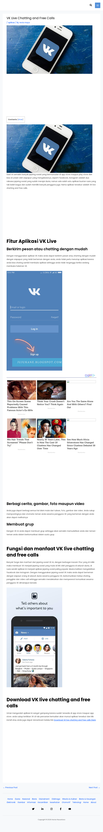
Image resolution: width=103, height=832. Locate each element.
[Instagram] (51, 809)
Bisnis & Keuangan (87, 799)
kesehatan (55, 802)
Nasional (26, 799)
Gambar (21, 802)
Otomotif (66, 802)
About (93, 802)
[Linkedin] (42, 809)
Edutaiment (44, 799)
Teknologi (76, 802)
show (20, 119)
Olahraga (56, 799)
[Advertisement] (51, 96)
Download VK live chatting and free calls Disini (75, 720)
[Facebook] (60, 809)
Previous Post (10, 787)
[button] (91, 5)
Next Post (94, 787)
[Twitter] (33, 809)
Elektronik (11, 802)
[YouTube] (70, 809)
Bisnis (34, 799)
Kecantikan (43, 802)
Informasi (31, 802)
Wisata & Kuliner (69, 799)
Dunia (17, 799)
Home (10, 799)
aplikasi (11, 22)
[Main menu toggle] (97, 5)
